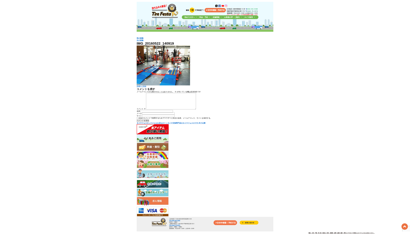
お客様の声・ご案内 (232, 17)
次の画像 (140, 40)
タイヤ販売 (248, 17)
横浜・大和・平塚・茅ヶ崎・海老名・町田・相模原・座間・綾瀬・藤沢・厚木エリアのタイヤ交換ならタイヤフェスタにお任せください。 (342, 232)
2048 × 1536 (141, 86)
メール (139, 113)
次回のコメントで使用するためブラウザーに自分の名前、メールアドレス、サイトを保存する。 (175, 118)
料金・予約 (203, 17)
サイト (139, 116)
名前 (138, 111)
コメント (141, 109)
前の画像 (140, 38)
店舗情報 (216, 17)
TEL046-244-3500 (174, 220)
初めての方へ (189, 17)
